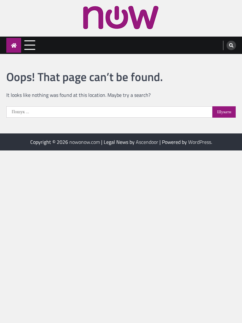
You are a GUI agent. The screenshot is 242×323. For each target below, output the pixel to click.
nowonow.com (84, 142)
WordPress (199, 142)
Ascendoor (147, 142)
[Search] (231, 45)
